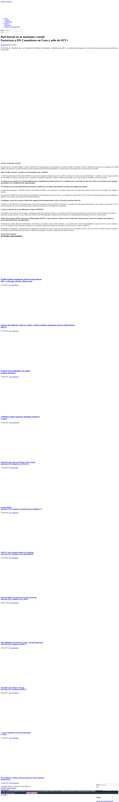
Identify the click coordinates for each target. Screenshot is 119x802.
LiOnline (34, 786)
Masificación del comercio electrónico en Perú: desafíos (18, 463)
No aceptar (34, 793)
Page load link (5, 790)
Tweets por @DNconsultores (104, 801)
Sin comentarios (14, 285)
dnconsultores (5, 45)
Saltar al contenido (6, 1)
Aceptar (28, 793)
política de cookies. (20, 793)
